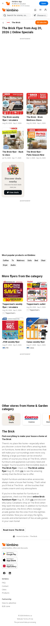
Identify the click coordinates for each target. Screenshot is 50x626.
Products (5, 593)
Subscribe (43, 22)
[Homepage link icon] (14, 536)
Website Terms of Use (25, 619)
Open (43, 3)
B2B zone (6, 606)
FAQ (4, 582)
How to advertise (9, 603)
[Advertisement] (25, 65)
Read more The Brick (13, 530)
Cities (4, 589)
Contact (5, 586)
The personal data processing (25, 622)
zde (21, 471)
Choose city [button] (42, 15)
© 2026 (25, 616)
